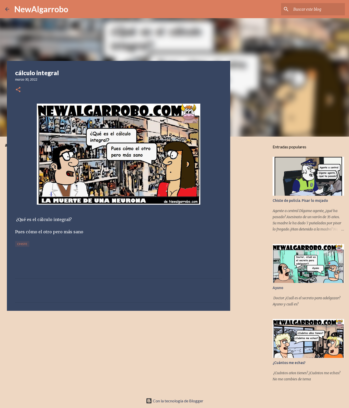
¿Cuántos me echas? (289, 363)
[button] (18, 89)
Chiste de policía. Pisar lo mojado (300, 201)
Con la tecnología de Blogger (177, 400)
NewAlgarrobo (41, 9)
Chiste (22, 244)
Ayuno (278, 288)
